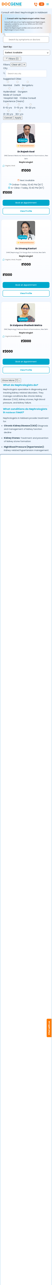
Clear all (16, 64)
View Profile (26, 211)
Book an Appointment (26, 202)
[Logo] (12, 4)
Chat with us (49, 1028)
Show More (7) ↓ (11, 380)
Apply (18, 117)
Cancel (8, 117)
